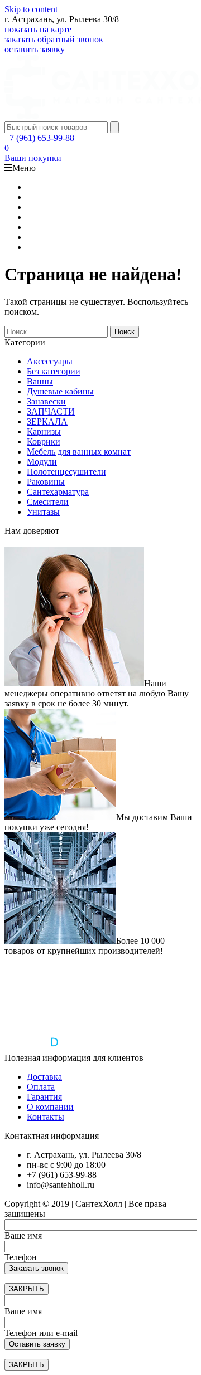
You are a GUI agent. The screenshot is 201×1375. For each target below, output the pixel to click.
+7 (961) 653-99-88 (39, 138)
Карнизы (44, 431)
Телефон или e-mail (41, 1333)
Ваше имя (23, 1235)
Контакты (45, 1117)
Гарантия (44, 1096)
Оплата (41, 1086)
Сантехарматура (58, 491)
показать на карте (37, 29)
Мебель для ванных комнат (79, 451)
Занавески (46, 401)
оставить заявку (34, 49)
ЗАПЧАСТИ (51, 411)
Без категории (53, 371)
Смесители (48, 501)
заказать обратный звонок (53, 39)
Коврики (43, 441)
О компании (50, 1106)
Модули (42, 461)
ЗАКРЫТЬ (26, 1289)
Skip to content (31, 9)
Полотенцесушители (66, 471)
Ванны (40, 381)
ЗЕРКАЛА (47, 421)
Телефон (20, 1257)
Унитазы (43, 511)
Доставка (44, 1076)
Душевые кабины (60, 391)
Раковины (46, 481)
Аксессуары (50, 361)
